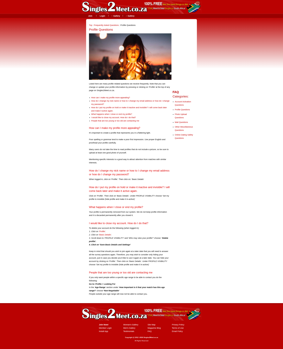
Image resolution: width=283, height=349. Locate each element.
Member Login (105, 328)
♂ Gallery (130, 16)
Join (90, 16)
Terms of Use (178, 328)
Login (102, 16)
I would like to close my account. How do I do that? (113, 117)
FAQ (150, 331)
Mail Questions (181, 122)
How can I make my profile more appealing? (110, 97)
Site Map (151, 325)
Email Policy (177, 331)
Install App (103, 331)
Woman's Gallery (130, 325)
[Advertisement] (183, 54)
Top (90, 25)
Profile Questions (101, 29)
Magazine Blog (154, 328)
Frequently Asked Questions (106, 25)
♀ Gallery (115, 16)
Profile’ (102, 231)
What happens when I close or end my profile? (111, 114)
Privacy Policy (178, 325)
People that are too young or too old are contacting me (115, 121)
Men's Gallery (129, 328)
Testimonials (128, 331)
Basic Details (105, 235)
